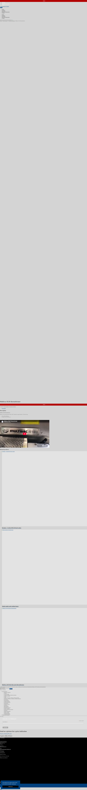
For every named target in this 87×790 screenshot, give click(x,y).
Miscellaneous (6, 706)
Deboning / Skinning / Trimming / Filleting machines (12, 698)
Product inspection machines (8, 709)
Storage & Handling (7, 711)
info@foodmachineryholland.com (5, 749)
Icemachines (6, 703)
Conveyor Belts (6, 694)
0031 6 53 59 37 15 (3, 746)
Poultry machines (7, 708)
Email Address (5, 721)
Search (11, 688)
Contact (3, 4)
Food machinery (5, 20)
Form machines (6, 700)
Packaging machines (11, 20)
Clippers (5, 693)
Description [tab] (4, 408)
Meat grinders (6, 705)
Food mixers (6, 699)
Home (3, 9)
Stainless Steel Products (6, 714)
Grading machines (7, 701)
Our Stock (3, 11)
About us (3, 2)
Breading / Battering (7, 692)
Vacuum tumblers (7, 713)
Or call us (10, 733)
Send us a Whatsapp (4, 733)
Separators (5, 710)
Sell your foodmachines (6, 17)
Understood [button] (10, 786)
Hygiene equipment (7, 702)
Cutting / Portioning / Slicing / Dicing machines (11, 697)
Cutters (5, 696)
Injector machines (7, 704)
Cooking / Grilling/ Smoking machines (10, 695)
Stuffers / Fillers (6, 712)
